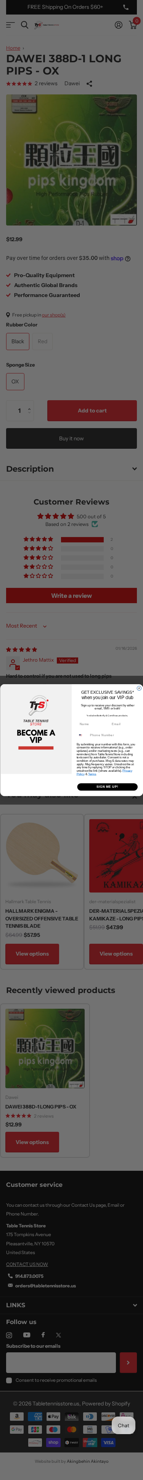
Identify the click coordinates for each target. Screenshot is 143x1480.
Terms (92, 773)
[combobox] (82, 735)
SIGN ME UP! (107, 786)
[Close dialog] (139, 688)
